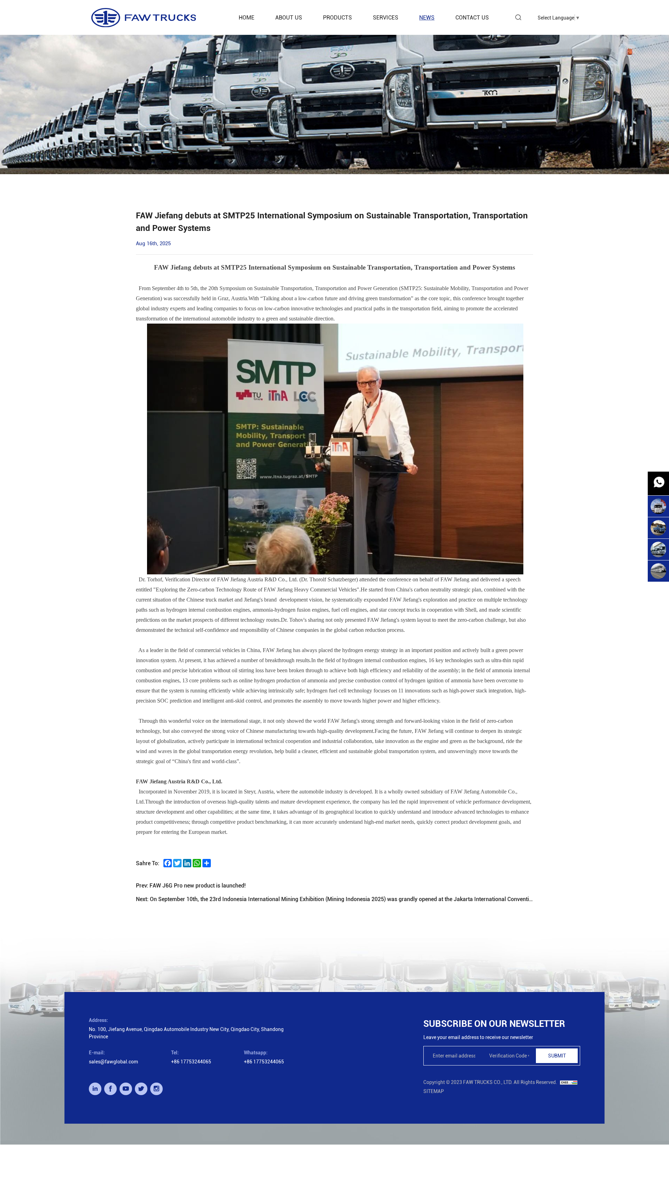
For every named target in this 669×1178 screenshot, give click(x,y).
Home (246, 17)
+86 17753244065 (191, 1061)
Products (337, 17)
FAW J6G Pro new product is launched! (197, 885)
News (427, 17)
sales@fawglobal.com (113, 1061)
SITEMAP (433, 1091)
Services (385, 17)
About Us (288, 17)
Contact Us (472, 17)
